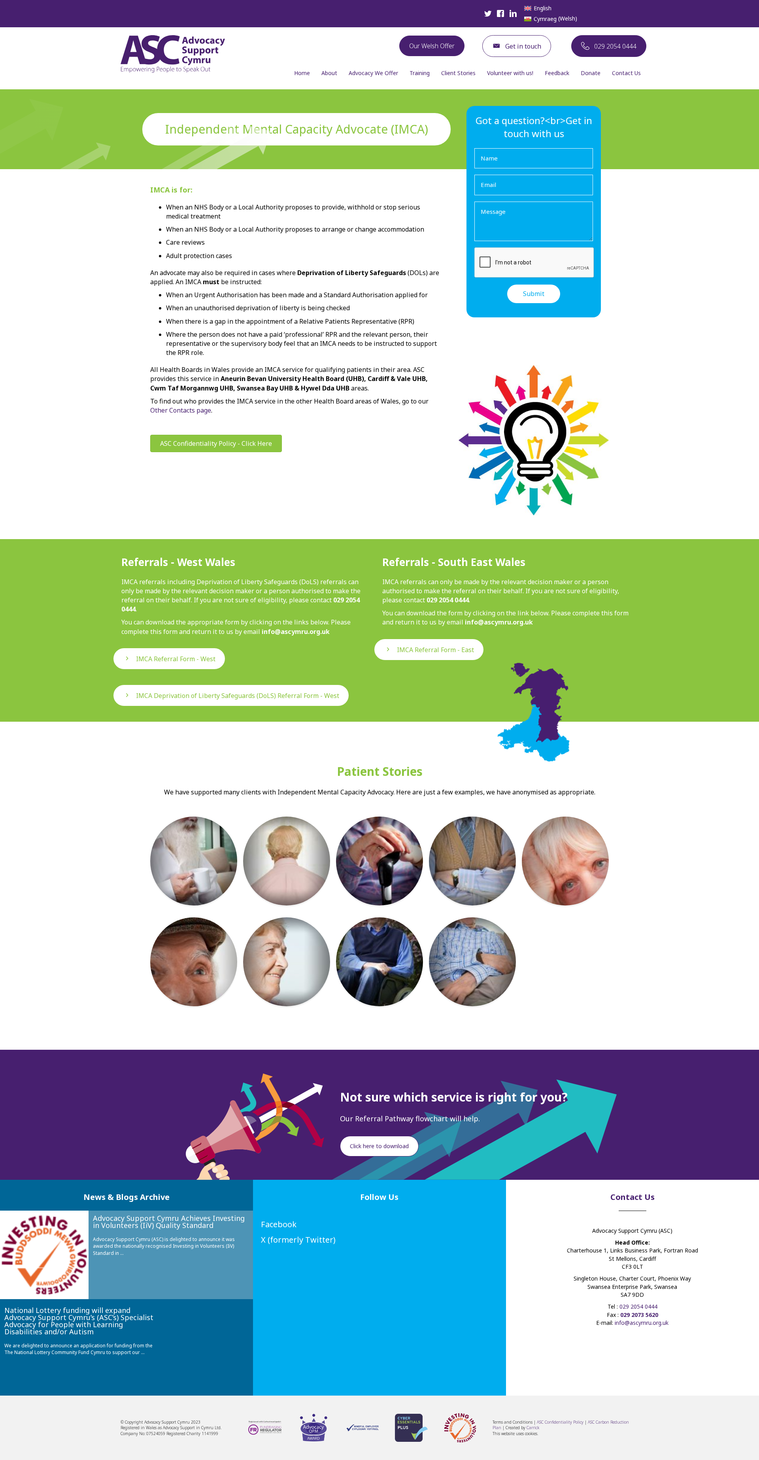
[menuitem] (537, 8)
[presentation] (534, 262)
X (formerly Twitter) (298, 1239)
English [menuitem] (542, 8)
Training (420, 73)
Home (302, 73)
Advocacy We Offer (373, 73)
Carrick (533, 1427)
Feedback (557, 73)
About (329, 73)
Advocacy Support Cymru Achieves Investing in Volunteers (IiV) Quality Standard (169, 1221)
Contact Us (626, 73)
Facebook (278, 1224)
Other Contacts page (180, 410)
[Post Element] (193, 861)
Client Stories (458, 73)
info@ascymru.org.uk (641, 1322)
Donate (590, 73)
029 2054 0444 (638, 1306)
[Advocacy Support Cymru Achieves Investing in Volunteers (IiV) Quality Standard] (44, 1255)
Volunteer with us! (510, 73)
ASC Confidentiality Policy (561, 1422)
